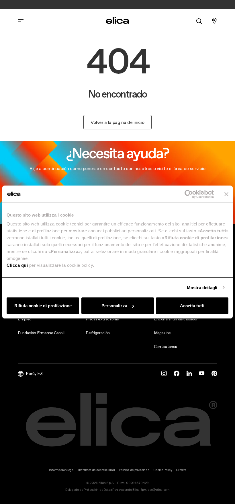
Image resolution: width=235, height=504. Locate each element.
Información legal (62, 470)
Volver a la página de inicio (117, 122)
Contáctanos (165, 346)
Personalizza (114, 305)
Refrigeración (98, 333)
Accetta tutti (192, 305)
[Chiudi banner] (226, 194)
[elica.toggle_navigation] (20, 21)
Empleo (25, 319)
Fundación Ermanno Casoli (41, 333)
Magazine (162, 333)
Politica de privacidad (134, 470)
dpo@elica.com (159, 490)
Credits (181, 470)
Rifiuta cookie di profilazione (43, 305)
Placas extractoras (102, 319)
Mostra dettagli (202, 287)
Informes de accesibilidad (96, 470)
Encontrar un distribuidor (176, 319)
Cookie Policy (162, 470)
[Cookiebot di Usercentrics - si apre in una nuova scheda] (189, 194)
